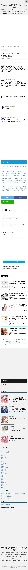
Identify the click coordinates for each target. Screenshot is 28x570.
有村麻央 (3, 472)
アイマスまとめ (5, 452)
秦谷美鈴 (3, 476)
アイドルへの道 (5, 451)
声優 (2, 464)
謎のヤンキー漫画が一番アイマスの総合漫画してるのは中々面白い (18, 294)
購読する (7, 380)
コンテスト (4, 457)
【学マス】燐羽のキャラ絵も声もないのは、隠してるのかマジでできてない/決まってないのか (18, 410)
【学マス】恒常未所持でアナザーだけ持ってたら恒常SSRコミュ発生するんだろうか (18, 318)
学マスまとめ (4, 467)
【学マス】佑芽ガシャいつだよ (17, 418)
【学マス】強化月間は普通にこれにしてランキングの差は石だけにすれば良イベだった (18, 399)
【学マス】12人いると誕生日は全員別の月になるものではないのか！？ (18, 283)
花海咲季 (3, 482)
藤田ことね (4, 485)
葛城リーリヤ (4, 484)
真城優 (3, 475)
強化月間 (3, 469)
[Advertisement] (14, 30)
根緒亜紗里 (4, 473)
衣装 (2, 487)
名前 (4, 234)
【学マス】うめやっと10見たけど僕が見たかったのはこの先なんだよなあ (18, 306)
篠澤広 (3, 478)
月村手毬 (3, 470)
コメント (6, 241)
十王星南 (3, 463)
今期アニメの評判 (5, 504)
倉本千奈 (3, 461)
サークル (3, 458)
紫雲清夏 (3, 479)
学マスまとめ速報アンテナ (8, 496)
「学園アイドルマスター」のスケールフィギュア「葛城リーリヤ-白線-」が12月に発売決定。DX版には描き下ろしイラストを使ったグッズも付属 (14, 173)
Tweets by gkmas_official (7, 511)
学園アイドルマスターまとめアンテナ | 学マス (13, 493)
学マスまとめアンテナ (7, 495)
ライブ (3, 460)
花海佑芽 (3, 481)
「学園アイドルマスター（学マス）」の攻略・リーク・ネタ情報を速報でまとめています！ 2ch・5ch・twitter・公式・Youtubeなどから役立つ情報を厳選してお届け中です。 (14, 554)
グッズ (3, 455)
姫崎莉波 (3, 466)
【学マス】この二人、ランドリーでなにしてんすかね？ (18, 429)
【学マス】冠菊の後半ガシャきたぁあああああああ (18, 329)
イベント (3, 454)
